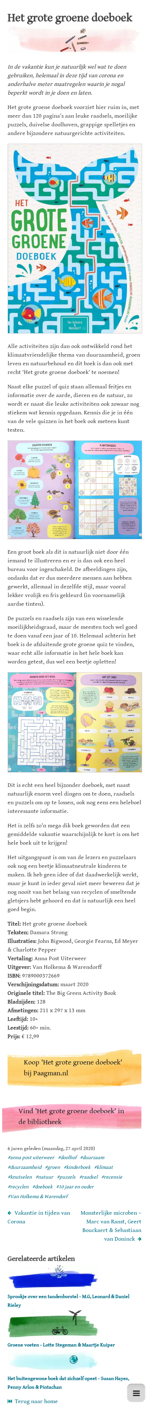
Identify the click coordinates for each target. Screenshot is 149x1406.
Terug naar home (35, 1401)
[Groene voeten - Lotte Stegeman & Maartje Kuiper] (53, 1336)
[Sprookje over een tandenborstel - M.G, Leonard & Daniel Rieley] (53, 1287)
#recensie (111, 1177)
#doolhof (67, 1158)
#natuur (44, 1177)
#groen (52, 1167)
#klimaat (103, 1167)
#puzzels (66, 1177)
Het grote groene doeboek (70, 18)
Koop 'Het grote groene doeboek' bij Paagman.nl (73, 1068)
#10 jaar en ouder (75, 1187)
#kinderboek (77, 1167)
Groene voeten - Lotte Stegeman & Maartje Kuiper (61, 1345)
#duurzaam (92, 1158)
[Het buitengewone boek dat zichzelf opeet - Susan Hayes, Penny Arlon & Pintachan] (53, 1369)
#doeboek (42, 1187)
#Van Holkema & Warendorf (37, 1197)
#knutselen (20, 1177)
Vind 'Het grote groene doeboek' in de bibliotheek (71, 1116)
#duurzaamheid (24, 1167)
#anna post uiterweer (31, 1158)
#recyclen (18, 1187)
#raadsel (88, 1177)
